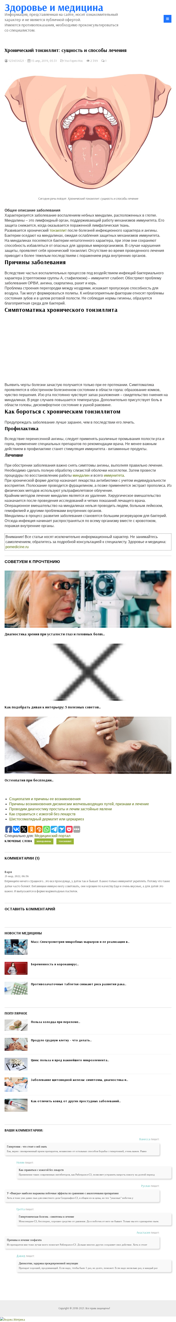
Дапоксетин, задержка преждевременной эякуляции (48, 1263)
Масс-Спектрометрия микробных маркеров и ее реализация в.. (80, 942)
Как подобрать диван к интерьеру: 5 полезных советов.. (53, 707)
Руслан (145, 1186)
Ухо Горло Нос (73, 61)
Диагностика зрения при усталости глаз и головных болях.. (55, 634)
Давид (20, 1256)
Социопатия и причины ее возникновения (45, 799)
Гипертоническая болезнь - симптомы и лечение (46, 1216)
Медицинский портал (52, 836)
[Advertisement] (88, 350)
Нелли (20, 1162)
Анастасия (143, 1232)
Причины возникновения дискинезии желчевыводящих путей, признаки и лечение (79, 804)
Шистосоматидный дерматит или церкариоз (46, 819)
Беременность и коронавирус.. (55, 964)
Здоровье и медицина (54, 7)
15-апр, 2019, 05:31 (43, 61)
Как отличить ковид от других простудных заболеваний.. (76, 1101)
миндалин (81, 475)
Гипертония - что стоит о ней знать (27, 1146)
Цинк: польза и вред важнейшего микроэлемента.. (70, 1060)
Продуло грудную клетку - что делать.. (61, 1040)
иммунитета (114, 475)
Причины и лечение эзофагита (24, 1240)
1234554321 (16, 61)
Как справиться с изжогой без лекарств (42, 814)
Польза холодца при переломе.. (55, 1022)
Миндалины (44, 841)
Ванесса (144, 1139)
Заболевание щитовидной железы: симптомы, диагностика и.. (79, 1080)
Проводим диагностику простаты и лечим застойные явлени (60, 809)
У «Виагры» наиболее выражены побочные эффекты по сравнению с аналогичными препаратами (62, 1193)
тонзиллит (58, 230)
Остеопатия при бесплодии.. (29, 780)
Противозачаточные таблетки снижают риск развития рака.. (78, 984)
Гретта (20, 1209)
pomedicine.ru (17, 547)
